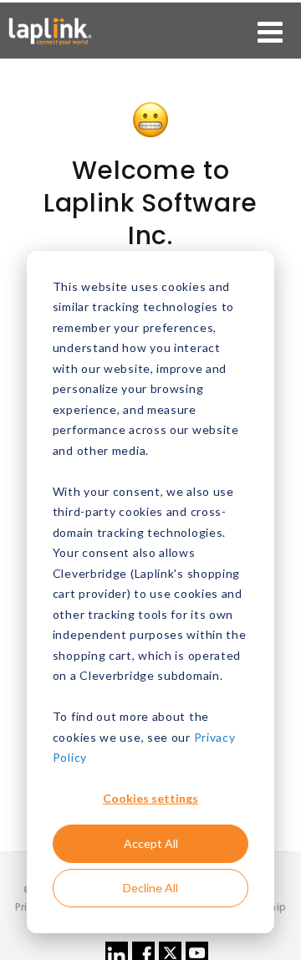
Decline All (150, 888)
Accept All (151, 843)
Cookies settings (150, 798)
